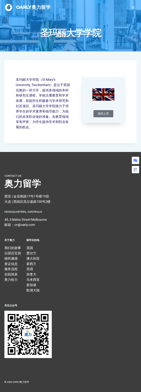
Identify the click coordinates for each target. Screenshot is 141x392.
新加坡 (31, 285)
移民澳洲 (11, 258)
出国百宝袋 (12, 253)
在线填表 (11, 274)
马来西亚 (33, 280)
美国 (29, 269)
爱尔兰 (31, 253)
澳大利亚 (33, 258)
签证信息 (11, 264)
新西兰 (31, 264)
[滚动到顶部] (132, 385)
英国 (29, 248)
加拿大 (31, 274)
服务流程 (11, 269)
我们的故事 (12, 248)
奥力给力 (11, 280)
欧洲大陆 (33, 290)
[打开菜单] (133, 7)
